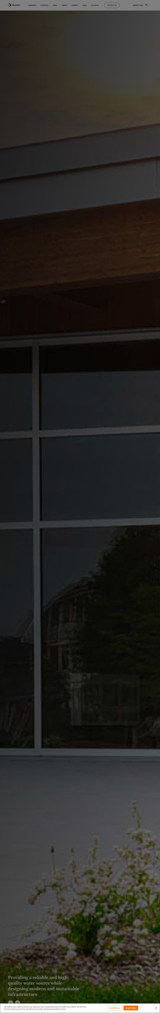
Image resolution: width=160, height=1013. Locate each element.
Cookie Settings (114, 1008)
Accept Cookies (130, 1008)
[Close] (156, 1008)
